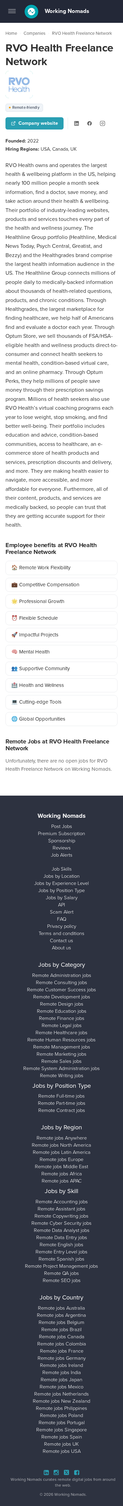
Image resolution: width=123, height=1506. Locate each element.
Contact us (61, 940)
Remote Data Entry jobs (61, 1237)
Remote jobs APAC (62, 1181)
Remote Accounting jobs (62, 1201)
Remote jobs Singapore (61, 1429)
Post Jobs (61, 826)
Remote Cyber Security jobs (61, 1223)
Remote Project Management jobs (61, 1266)
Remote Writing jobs (61, 1075)
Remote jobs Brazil (61, 1329)
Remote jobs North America (61, 1145)
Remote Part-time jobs (61, 1103)
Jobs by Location (61, 876)
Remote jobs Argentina (61, 1315)
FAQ (61, 919)
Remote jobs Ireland (61, 1365)
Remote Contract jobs (61, 1110)
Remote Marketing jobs (61, 1054)
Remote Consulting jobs (61, 982)
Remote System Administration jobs (61, 1068)
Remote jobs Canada (61, 1336)
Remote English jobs (61, 1244)
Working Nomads (66, 11)
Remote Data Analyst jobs (62, 1230)
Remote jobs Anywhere (62, 1138)
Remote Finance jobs (61, 1018)
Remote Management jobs (61, 1047)
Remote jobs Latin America (62, 1152)
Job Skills (62, 869)
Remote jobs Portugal (62, 1422)
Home (11, 33)
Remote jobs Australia (61, 1308)
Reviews (62, 848)
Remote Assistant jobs (61, 1209)
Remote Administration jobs (61, 975)
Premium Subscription (61, 833)
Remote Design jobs (61, 1004)
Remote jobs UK (61, 1444)
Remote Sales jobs (61, 1061)
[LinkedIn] (76, 123)
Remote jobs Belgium (61, 1322)
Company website (38, 123)
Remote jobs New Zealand (61, 1401)
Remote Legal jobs (62, 1025)
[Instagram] (102, 123)
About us (61, 947)
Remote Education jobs (61, 1011)
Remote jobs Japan (61, 1379)
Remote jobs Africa (61, 1173)
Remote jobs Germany (62, 1358)
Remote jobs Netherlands (61, 1394)
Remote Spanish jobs (61, 1259)
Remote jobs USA (62, 1451)
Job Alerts (61, 855)
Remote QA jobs (61, 1273)
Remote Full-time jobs (61, 1096)
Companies (34, 33)
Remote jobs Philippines (61, 1408)
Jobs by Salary (62, 897)
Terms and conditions (61, 933)
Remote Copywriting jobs (61, 1216)
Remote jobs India (61, 1372)
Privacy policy (61, 926)
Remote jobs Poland (61, 1415)
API (61, 904)
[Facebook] (89, 123)
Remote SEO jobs (62, 1280)
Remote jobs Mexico (61, 1386)
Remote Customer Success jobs (61, 989)
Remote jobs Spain (61, 1437)
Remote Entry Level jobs (61, 1251)
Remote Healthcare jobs (61, 1032)
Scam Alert (61, 912)
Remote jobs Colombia (61, 1343)
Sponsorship (61, 840)
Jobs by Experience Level (61, 883)
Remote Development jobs (61, 996)
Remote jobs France (61, 1351)
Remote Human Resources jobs (61, 1039)
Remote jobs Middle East (61, 1166)
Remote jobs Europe (61, 1159)
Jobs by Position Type (61, 890)
